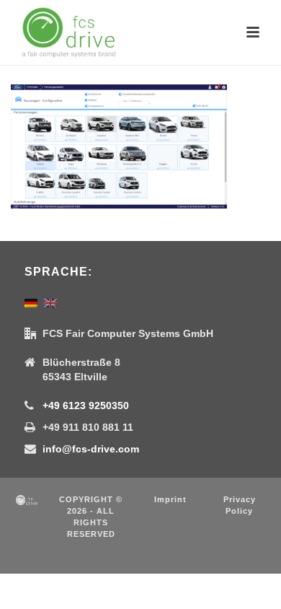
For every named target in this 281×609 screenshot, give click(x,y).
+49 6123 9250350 (86, 405)
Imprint (170, 499)
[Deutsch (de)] (30, 301)
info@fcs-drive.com (91, 449)
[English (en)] (50, 301)
